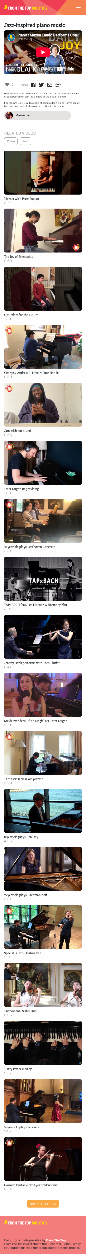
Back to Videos (43, 1203)
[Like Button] (7, 84)
